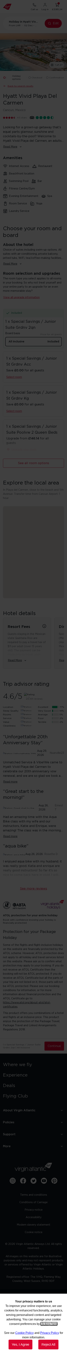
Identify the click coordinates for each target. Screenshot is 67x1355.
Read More (10, 146)
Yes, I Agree (20, 1344)
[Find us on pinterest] (54, 1181)
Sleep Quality (10, 711)
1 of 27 (58, 65)
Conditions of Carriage (33, 1202)
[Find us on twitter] (33, 1181)
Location (8, 707)
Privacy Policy (49, 1332)
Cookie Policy (24, 1332)
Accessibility (34, 1217)
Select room (14, 377)
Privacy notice (34, 1210)
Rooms (7, 714)
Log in (45, 9)
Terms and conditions (33, 1195)
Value (6, 722)
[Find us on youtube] (44, 1181)
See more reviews (33, 888)
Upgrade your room (24, 449)
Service (7, 718)
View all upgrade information (21, 297)
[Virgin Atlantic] (33, 1167)
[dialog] (33, 1324)
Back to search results (20, 86)
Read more (10, 782)
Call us (34, 9)
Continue (54, 1046)
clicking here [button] (49, 1323)
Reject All (48, 1344)
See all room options (33, 463)
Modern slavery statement (33, 1225)
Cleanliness (9, 726)
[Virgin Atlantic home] (7, 7)
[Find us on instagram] (13, 1181)
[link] (33, 1065)
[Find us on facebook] (23, 1181)
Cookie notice (33, 1232)
